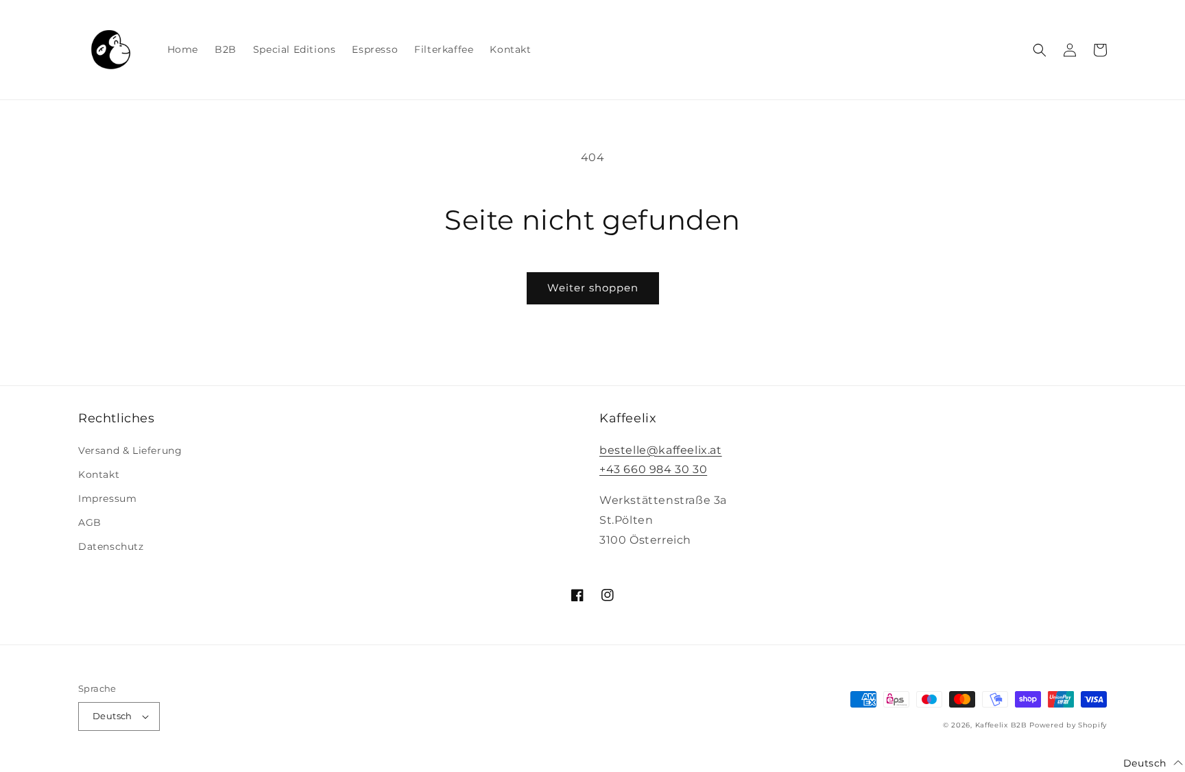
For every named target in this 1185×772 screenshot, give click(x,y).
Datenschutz (111, 546)
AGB (89, 522)
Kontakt (98, 474)
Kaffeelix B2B (1001, 725)
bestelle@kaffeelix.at (660, 450)
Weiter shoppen (592, 287)
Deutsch (112, 715)
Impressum (107, 498)
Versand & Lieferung (130, 450)
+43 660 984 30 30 (653, 469)
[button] (1040, 50)
